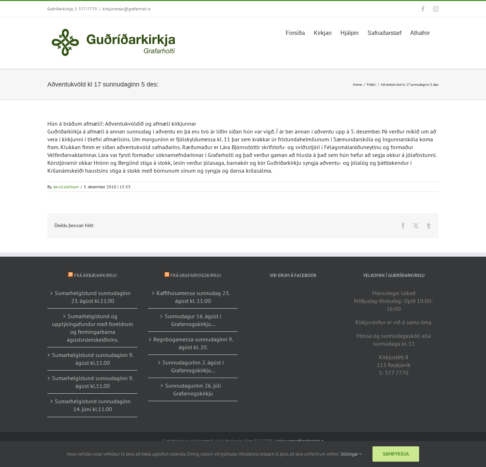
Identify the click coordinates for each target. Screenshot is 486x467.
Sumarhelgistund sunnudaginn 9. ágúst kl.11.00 (92, 358)
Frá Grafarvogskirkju (195, 275)
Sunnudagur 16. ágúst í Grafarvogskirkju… (193, 320)
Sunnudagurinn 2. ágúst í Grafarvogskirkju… (193, 366)
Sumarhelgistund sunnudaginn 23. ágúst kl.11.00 (93, 296)
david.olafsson (66, 186)
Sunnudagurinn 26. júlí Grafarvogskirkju (193, 389)
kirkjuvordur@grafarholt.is (126, 8)
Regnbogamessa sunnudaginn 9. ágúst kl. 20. (193, 343)
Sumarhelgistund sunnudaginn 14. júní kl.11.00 (93, 405)
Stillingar (349, 454)
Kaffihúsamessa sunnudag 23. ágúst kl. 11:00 (193, 296)
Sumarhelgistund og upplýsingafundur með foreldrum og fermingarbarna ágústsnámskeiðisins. (92, 328)
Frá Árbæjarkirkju (95, 275)
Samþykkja (396, 454)
